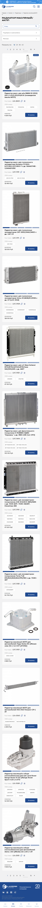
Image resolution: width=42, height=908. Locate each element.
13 (31, 49)
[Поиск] (36, 26)
